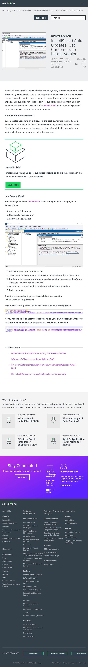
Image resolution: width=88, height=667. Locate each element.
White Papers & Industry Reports (11, 585)
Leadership (6, 520)
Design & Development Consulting (73, 541)
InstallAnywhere (71, 523)
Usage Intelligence (30, 586)
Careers (5, 535)
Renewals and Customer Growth (32, 594)
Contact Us (6, 541)
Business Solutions (30, 519)
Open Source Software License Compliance (52, 534)
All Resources (7, 554)
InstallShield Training (72, 532)
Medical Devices (29, 636)
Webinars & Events (9, 581)
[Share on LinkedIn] (78, 64)
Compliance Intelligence (32, 590)
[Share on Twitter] (83, 64)
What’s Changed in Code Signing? (73, 419)
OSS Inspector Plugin (51, 555)
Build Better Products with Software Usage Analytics (33, 554)
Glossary (5, 571)
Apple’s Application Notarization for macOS (74, 441)
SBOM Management (51, 549)
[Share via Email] (85, 67)
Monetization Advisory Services (31, 605)
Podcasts (5, 574)
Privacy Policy (56, 663)
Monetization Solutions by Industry (32, 565)
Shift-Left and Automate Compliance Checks (53, 528)
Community (65, 486)
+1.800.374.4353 (10, 653)
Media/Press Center (9, 523)
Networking (27, 633)
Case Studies (7, 561)
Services (26, 600)
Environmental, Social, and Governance (12, 531)
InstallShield (49, 105)
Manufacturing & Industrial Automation (33, 629)
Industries (27, 621)
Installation (70, 511)
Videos (4, 577)
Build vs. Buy (28, 545)
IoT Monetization (29, 536)
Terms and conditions (69, 663)
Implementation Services (32, 609)
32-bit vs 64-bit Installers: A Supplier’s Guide (27, 441)
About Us (6, 511)
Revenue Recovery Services (33, 615)
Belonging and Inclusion (11, 538)
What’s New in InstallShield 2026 (28, 419)
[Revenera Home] (10, 504)
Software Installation (61, 36)
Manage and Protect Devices (30, 549)
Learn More (13, 185)
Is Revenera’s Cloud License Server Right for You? (32, 359)
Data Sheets (6, 564)
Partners (5, 526)
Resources (7, 548)
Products (26, 571)
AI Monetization (29, 522)
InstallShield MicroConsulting (71, 536)
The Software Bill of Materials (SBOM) (51, 523)
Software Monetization (29, 512)
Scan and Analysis (50, 552)
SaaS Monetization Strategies (30, 527)
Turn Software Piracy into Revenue (32, 559)
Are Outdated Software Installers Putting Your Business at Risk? (38, 353)
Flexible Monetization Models (31, 540)
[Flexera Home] (3, 10)
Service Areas (49, 564)
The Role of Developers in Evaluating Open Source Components (38, 374)
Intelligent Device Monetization (29, 532)
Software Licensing (30, 578)
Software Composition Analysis (54, 512)
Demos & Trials (7, 568)
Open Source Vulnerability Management (53, 539)
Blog (4, 558)
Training (26, 612)
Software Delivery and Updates (31, 582)
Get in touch (48, 491)
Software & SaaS (29, 624)
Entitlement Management (32, 574)
